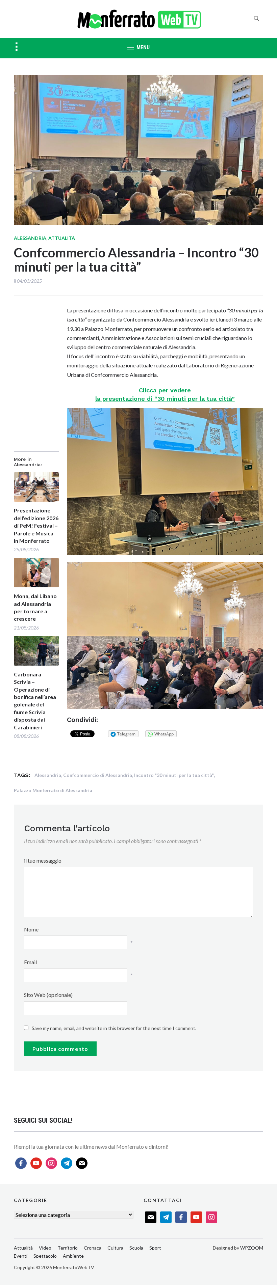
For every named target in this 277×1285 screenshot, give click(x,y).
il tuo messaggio (42, 860)
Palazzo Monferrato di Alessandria (53, 790)
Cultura (115, 1248)
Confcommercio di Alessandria (97, 775)
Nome (31, 929)
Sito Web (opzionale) (48, 994)
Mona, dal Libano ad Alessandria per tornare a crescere (35, 607)
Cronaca (92, 1248)
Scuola (136, 1248)
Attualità (61, 238)
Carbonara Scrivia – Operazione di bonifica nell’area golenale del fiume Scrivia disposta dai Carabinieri (35, 700)
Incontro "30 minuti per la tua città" (174, 775)
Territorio (67, 1248)
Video (45, 1248)
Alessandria (30, 238)
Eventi (20, 1256)
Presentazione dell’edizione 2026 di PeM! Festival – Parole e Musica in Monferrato (36, 525)
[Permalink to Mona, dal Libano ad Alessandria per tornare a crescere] (36, 572)
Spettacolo (45, 1256)
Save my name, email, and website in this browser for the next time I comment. (114, 1028)
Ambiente (73, 1256)
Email (30, 962)
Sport (155, 1248)
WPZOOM (251, 1248)
